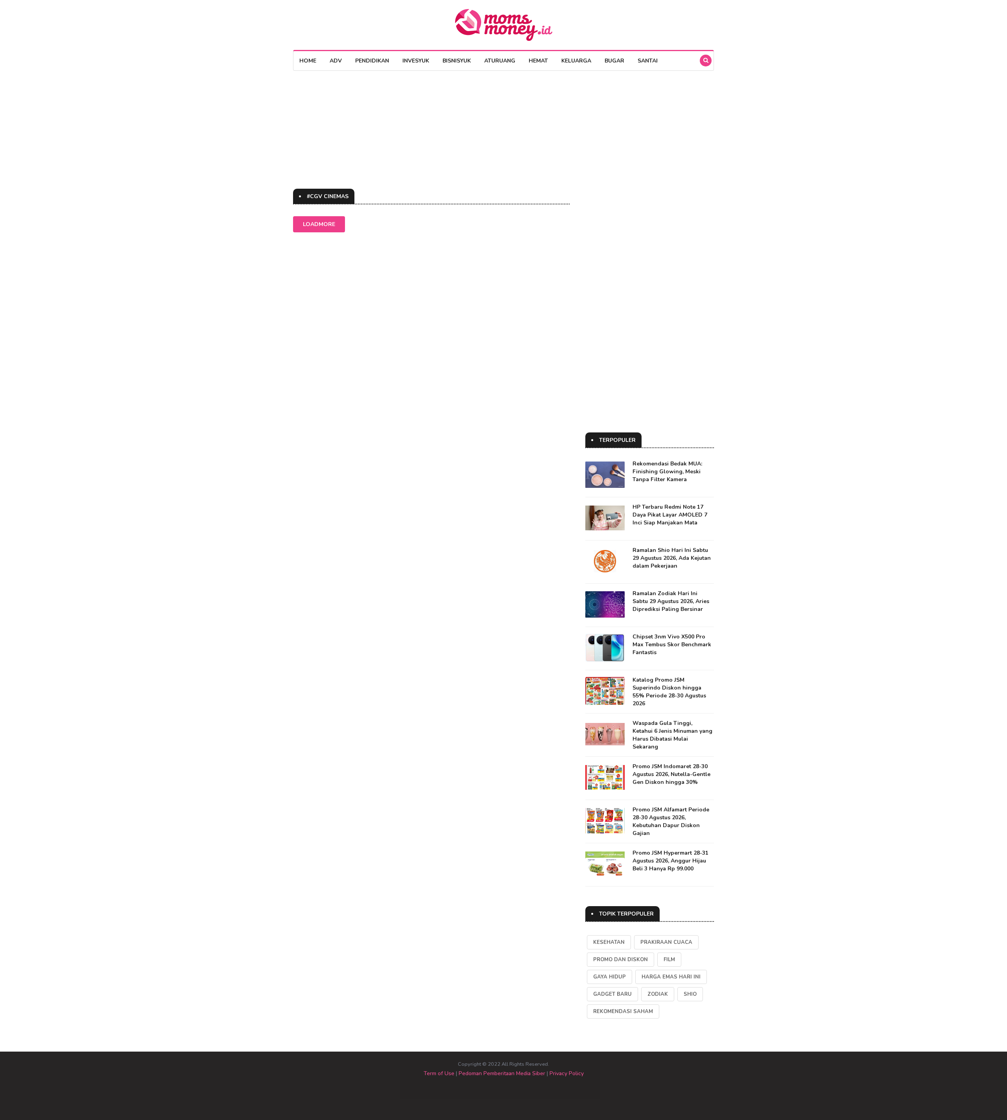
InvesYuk (415, 60)
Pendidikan (372, 60)
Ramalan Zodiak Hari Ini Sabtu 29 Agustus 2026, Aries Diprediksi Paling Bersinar (671, 601)
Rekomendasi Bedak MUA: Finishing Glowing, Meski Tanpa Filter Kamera (667, 471)
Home (307, 60)
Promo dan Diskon (620, 959)
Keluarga (576, 60)
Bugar (614, 60)
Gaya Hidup (609, 976)
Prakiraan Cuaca (666, 942)
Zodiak (657, 994)
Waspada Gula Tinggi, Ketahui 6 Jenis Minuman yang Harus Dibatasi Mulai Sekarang (672, 734)
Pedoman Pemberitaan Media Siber (502, 1073)
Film (669, 959)
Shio (690, 994)
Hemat (538, 60)
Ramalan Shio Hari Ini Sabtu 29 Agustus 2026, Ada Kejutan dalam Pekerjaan (672, 558)
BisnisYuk (457, 60)
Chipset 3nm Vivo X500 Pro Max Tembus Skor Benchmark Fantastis (672, 644)
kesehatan (609, 942)
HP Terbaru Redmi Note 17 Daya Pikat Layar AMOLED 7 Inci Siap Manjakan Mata (670, 514)
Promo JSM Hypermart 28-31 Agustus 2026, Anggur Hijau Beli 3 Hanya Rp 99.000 (670, 860)
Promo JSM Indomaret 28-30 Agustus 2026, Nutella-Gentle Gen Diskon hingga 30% (671, 774)
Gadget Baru (612, 994)
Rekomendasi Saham (623, 1011)
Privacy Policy (567, 1073)
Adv (336, 60)
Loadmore (319, 224)
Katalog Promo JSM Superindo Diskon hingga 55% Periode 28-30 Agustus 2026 (669, 691)
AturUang (499, 60)
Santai (648, 60)
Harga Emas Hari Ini (671, 976)
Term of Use (439, 1073)
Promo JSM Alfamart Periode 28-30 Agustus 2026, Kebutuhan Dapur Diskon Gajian (671, 821)
